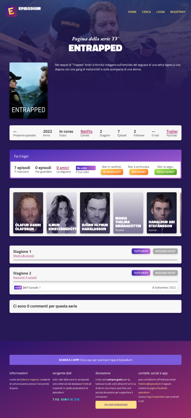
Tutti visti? (141, 251)
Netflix (87, 131)
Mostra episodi (23, 255)
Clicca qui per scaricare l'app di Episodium (95, 360)
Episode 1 (32, 287)
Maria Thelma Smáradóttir (128, 222)
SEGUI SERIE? (165, 172)
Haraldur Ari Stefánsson (162, 224)
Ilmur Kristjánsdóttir (61, 227)
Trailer (172, 131)
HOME (132, 12)
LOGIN (160, 12)
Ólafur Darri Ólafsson (28, 227)
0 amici (63, 167)
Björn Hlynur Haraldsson (95, 227)
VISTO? (18, 287)
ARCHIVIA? (139, 172)
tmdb (85, 384)
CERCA (146, 12)
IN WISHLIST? (112, 172)
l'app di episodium (156, 397)
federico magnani (29, 379)
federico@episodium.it (150, 384)
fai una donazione (116, 405)
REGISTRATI (177, 12)
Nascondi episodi (25, 277)
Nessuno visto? (165, 251)
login (25, 156)
